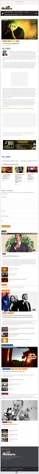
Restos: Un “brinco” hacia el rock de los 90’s (16, 379)
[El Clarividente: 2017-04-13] (4, 431)
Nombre (3, 211)
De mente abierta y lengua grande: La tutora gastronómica (6, 176)
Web (2, 221)
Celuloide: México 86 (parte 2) (10, 256)
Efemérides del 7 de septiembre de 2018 (28, 161)
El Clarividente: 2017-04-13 (13, 430)
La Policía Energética (18, 12)
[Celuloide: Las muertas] (4, 274)
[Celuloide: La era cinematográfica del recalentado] (4, 280)
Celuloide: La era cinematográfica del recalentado (17, 279)
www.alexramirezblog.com (18, 135)
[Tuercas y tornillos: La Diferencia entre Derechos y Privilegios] (4, 340)
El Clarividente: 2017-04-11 (13, 439)
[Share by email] (10, 48)
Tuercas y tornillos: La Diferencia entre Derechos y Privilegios (19, 339)
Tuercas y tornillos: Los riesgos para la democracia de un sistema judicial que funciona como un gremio (22, 334)
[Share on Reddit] (6, 48)
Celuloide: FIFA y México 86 (13, 268)
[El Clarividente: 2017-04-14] (19, 410)
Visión (21, 14)
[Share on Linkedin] (9, 48)
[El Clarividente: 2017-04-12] (4, 435)
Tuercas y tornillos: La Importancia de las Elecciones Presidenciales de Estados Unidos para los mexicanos (17, 316)
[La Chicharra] (2, 13)
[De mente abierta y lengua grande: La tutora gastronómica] (6, 167)
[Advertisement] (19, 79)
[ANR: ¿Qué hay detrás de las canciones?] (19, 357)
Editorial (11, 45)
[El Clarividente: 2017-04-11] (4, 440)
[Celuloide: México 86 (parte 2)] (19, 242)
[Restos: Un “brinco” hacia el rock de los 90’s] (4, 380)
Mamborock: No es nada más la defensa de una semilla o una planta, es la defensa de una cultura (19, 178)
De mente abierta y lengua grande (11, 14)
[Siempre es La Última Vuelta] (4, 385)
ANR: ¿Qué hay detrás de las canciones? (13, 371)
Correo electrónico (5, 216)
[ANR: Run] (4, 389)
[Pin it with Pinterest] (7, 48)
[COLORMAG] (9, 451)
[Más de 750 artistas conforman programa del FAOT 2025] (32, 167)
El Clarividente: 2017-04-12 (13, 434)
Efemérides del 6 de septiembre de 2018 (10, 161)
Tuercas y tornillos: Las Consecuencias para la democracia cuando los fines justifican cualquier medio (21, 329)
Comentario (4, 197)
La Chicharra (10, 422)
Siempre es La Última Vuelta (13, 384)
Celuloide (26, 12)
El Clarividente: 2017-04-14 (10, 424)
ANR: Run (10, 388)
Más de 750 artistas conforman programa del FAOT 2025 (31, 176)
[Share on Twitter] (4, 48)
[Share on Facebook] (3, 48)
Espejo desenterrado (9, 12)
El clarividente (5, 422)
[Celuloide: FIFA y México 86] (4, 269)
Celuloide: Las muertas (13, 273)
